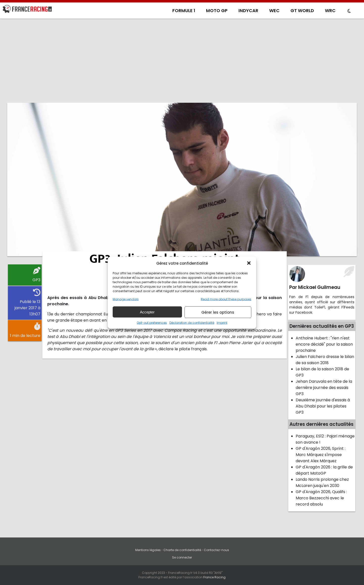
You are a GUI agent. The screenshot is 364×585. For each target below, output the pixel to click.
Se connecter (182, 557)
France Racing (214, 577)
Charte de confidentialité (182, 550)
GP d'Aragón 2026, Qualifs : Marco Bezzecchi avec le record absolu (321, 498)
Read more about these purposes (226, 299)
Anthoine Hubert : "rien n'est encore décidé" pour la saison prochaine (324, 344)
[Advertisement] (182, 60)
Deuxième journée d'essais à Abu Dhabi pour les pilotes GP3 (323, 406)
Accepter (147, 312)
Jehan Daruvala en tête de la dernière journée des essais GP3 (324, 388)
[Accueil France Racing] (27, 10)
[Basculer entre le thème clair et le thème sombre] (349, 11)
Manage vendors (126, 299)
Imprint (222, 322)
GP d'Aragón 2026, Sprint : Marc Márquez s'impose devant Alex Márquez (320, 455)
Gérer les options (217, 312)
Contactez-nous (216, 550)
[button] (248, 263)
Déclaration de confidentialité (191, 322)
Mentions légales (148, 550)
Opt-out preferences (152, 322)
